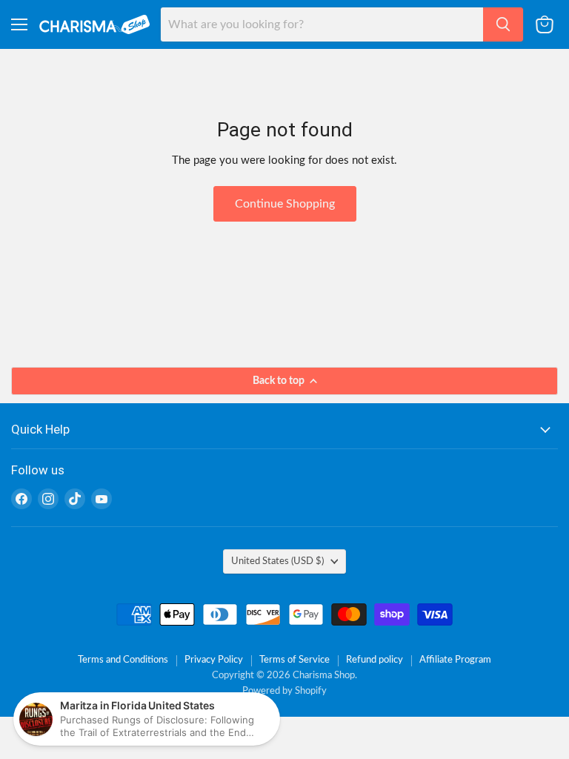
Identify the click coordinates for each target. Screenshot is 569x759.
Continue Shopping (285, 204)
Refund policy (374, 660)
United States (277, 561)
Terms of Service (294, 660)
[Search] (503, 24)
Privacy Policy (213, 660)
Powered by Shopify (284, 691)
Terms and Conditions (123, 660)
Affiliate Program (455, 660)
